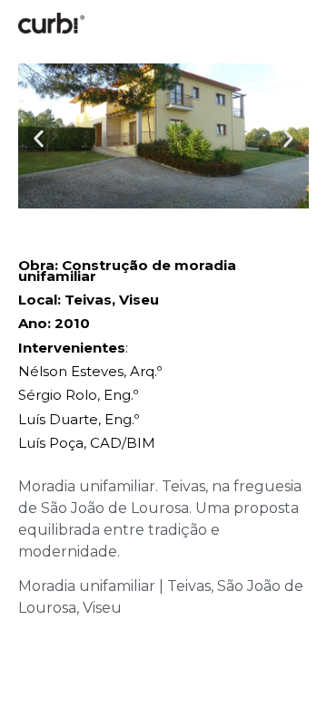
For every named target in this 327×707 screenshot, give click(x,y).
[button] (38, 139)
